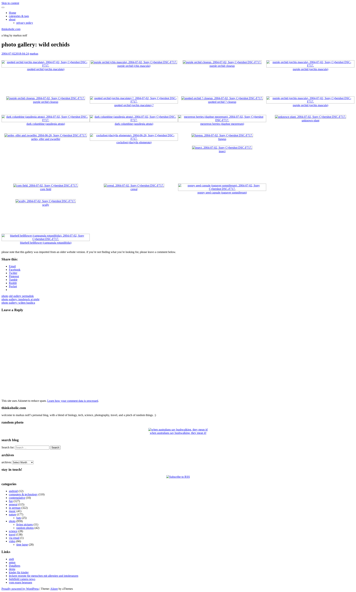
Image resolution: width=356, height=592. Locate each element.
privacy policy (24, 22)
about (12, 19)
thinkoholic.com (10, 29)
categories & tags (19, 16)
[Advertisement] (178, 85)
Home (12, 12)
